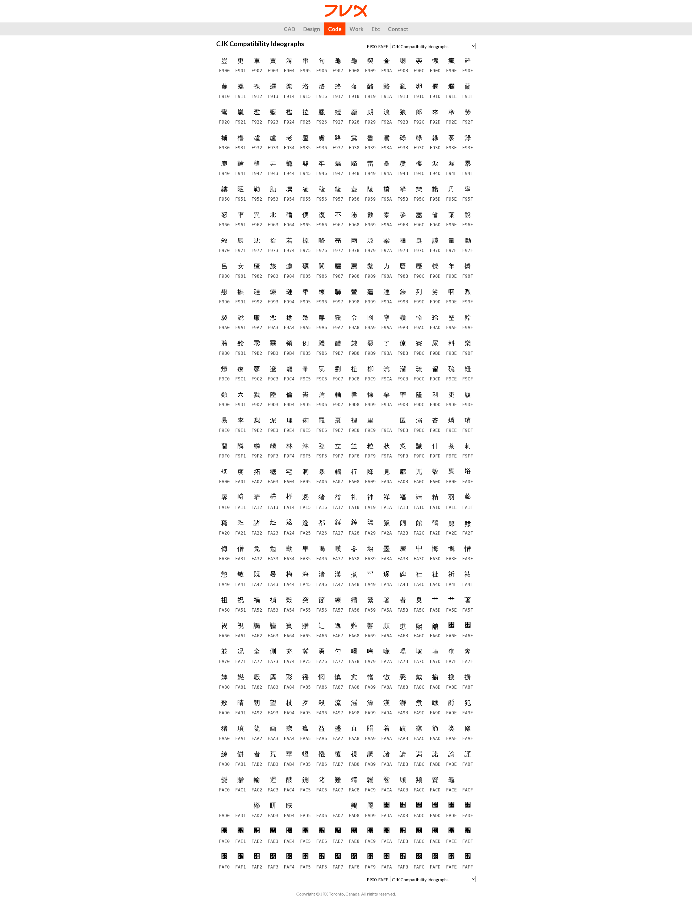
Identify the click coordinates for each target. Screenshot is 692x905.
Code (334, 29)
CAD (289, 29)
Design (311, 29)
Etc (376, 29)
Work (357, 29)
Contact (398, 29)
